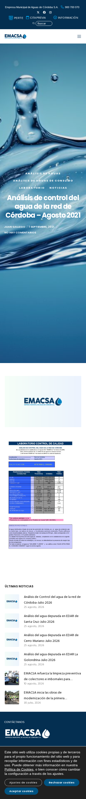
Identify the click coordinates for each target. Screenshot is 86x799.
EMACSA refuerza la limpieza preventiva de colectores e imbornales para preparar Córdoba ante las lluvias (52, 676)
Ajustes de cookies (23, 782)
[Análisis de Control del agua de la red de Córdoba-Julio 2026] (12, 601)
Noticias (58, 188)
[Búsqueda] (42, 24)
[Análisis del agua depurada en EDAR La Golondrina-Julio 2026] (12, 658)
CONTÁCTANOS (14, 722)
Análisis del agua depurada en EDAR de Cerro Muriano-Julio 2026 (51, 638)
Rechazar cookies (62, 782)
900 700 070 (71, 7)
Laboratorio (32, 188)
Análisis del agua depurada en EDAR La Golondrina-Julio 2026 (51, 657)
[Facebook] (44, 12)
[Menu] (77, 36)
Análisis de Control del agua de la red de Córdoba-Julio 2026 (52, 599)
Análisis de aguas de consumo (43, 180)
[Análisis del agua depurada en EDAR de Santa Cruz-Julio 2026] (12, 620)
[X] (38, 12)
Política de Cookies (19, 769)
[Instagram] (50, 12)
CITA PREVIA (37, 17)
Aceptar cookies (21, 791)
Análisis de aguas (43, 173)
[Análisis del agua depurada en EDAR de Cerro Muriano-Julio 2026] (12, 639)
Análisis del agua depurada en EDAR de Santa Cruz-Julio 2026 (51, 618)
